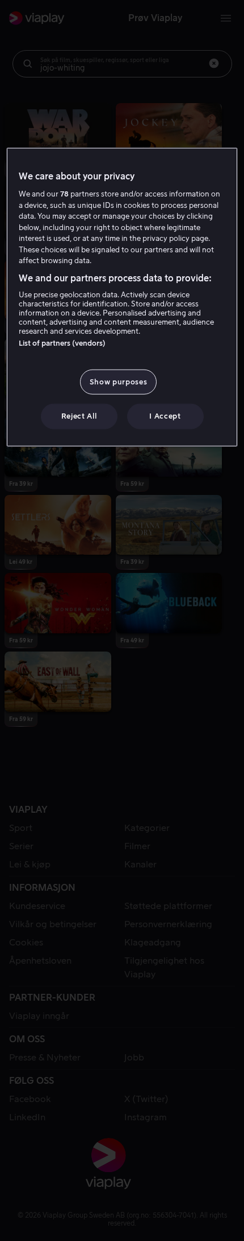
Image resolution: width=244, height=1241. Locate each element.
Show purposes (118, 382)
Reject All (79, 416)
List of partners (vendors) (62, 343)
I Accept (164, 416)
